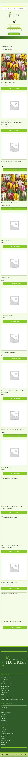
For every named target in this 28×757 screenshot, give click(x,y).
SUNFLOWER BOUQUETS (7, 740)
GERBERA (3, 720)
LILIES (2, 727)
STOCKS (3, 738)
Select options (14, 88)
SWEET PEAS (4, 742)
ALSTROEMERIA (5, 707)
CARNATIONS (4, 711)
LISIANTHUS (4, 729)
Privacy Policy (5, 696)
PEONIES (3, 731)
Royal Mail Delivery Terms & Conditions (12, 699)
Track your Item (5, 685)
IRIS (2, 725)
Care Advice (4, 692)
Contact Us (4, 679)
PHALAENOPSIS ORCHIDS (7, 733)
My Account (4, 688)
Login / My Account (14, 26)
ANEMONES (4, 709)
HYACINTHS (4, 722)
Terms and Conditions (7, 698)
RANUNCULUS (4, 735)
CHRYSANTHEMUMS (6, 712)
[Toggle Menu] (14, 33)
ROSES (2, 736)
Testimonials (5, 686)
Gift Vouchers (5, 690)
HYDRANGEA (4, 724)
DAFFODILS (4, 714)
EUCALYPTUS (4, 716)
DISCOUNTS (4, 681)
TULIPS (3, 744)
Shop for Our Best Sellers (14, 29)
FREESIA (3, 718)
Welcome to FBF (5, 677)
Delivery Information (7, 683)
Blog (2, 694)
